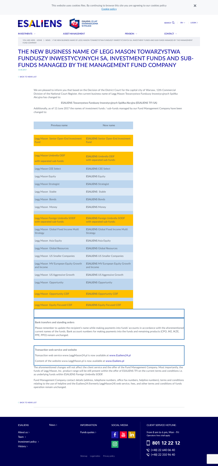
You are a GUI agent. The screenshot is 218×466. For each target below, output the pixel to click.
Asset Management (74, 34)
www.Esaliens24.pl (120, 355)
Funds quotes (87, 432)
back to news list (28, 77)
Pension (129, 34)
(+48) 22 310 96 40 (163, 454)
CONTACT (169, 34)
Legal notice (95, 456)
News (47, 40)
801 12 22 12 (166, 443)
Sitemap (83, 456)
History (22, 446)
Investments (25, 34)
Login (193, 23)
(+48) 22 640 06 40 (163, 450)
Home (39, 40)
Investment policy (27, 441)
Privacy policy (109, 456)
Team (21, 437)
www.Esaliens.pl (115, 361)
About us (23, 432)
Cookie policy (109, 9)
